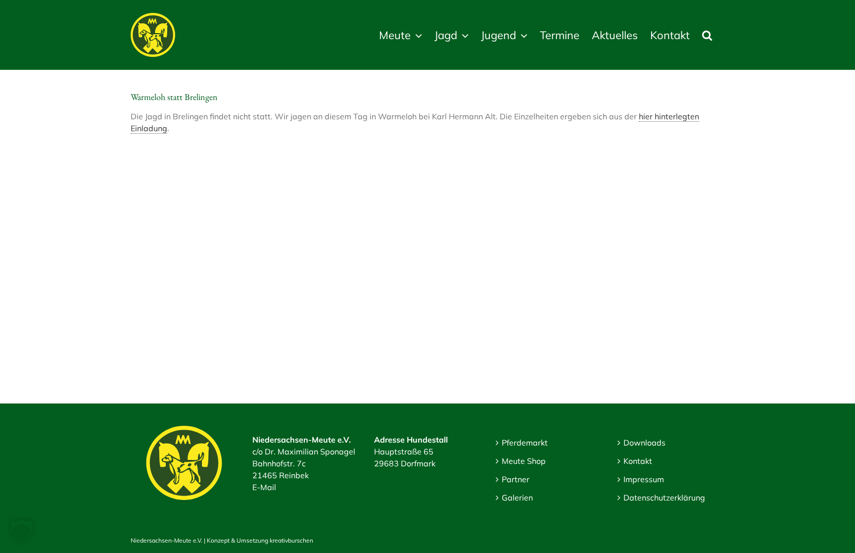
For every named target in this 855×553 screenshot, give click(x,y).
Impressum (643, 479)
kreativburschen (291, 540)
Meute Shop (524, 461)
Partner (515, 479)
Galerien (517, 498)
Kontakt (637, 461)
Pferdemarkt (525, 443)
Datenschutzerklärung (664, 498)
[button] (707, 34)
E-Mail (264, 487)
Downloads (644, 443)
